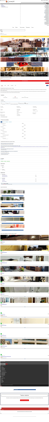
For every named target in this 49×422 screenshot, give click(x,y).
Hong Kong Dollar (46, 11)
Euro (48, 4)
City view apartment (2, 283)
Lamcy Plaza (24, 146)
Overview (2, 85)
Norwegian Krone (46, 17)
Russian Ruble (47, 18)
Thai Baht (47, 20)
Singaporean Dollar (46, 19)
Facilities (8, 85)
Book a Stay (47, 83)
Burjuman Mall (27, 146)
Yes (48, 413)
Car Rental (23, 27)
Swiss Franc (47, 8)
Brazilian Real (47, 7)
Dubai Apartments (3, 375)
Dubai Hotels (2, 5)
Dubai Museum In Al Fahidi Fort (39, 146)
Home (13, 27)
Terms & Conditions (3, 368)
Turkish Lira (47, 21)
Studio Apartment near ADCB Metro (3, 228)
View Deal (12, 202)
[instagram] (1, 386)
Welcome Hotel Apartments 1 (3, 335)
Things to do (2, 381)
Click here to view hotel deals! (24, 400)
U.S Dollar (47, 3)
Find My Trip (43, 0)
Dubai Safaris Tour (34, 146)
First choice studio (2, 214)
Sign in (45, 0)
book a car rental (4, 184)
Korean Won (47, 15)
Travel (1, 382)
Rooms (5, 85)
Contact (32, 27)
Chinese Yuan (47, 9)
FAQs (15, 85)
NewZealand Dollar (46, 10)
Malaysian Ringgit (46, 16)
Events (2, 378)
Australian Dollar (46, 6)
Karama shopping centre (15, 146)
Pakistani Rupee (47, 24)
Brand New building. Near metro (4, 304)
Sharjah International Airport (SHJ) (4, 176)
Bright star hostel (2, 273)
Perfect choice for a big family (3, 325)
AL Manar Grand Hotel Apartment (4, 346)
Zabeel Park (19, 146)
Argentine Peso (47, 5)
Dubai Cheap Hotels (3, 374)
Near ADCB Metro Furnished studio (3, 221)
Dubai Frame (21, 146)
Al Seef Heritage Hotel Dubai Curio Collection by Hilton (6, 356)
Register (47, 0)
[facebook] (0, 386)
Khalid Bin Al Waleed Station (4, 181)
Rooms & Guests (2, 33)
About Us (2, 366)
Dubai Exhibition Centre (44, 146)
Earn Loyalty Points (3, 369)
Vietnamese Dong (47, 22)
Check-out (2, 31)
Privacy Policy (2, 367)
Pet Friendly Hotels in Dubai (3, 372)
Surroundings (12, 85)
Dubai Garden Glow (30, 146)
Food (1, 379)
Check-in (1, 29)
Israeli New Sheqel (46, 13)
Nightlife (2, 380)
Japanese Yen (47, 14)
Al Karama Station (3, 6)
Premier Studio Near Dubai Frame (4, 252)
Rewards (29, 27)
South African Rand (46, 23)
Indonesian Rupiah (46, 12)
